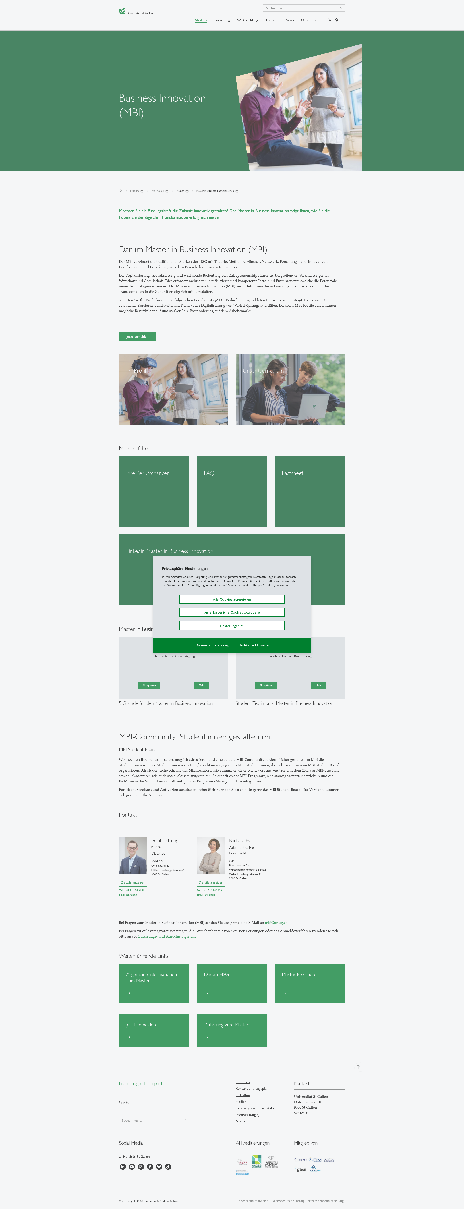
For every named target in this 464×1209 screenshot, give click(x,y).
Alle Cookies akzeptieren (232, 599)
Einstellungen (230, 626)
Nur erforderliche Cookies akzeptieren (232, 612)
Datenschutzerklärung (212, 645)
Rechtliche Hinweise (254, 645)
